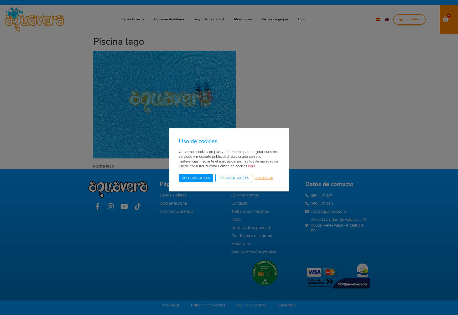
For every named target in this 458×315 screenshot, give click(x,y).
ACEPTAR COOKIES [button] (196, 178)
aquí (251, 166)
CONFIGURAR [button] (264, 178)
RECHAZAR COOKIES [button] (234, 178)
